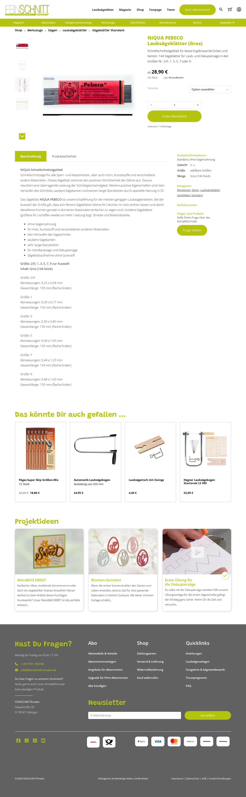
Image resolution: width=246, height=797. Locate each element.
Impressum (177, 778)
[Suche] (221, 9)
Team (171, 10)
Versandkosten (176, 77)
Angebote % (227, 22)
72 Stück (24, 484)
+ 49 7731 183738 (32, 664)
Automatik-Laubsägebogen (92, 480)
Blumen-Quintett (106, 580)
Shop (140, 10)
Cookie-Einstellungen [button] (220, 778)
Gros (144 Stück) (200, 176)
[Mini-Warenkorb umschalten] (230, 9)
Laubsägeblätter (75, 30)
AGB (204, 778)
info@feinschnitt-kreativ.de (38, 670)
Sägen (52, 30)
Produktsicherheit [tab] (64, 156)
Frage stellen (192, 230)
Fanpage (155, 10)
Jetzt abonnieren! (197, 10)
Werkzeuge (108, 22)
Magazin (125, 10)
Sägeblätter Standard (108, 30)
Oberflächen (138, 22)
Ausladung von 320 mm (89, 484)
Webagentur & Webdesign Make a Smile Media (123, 778)
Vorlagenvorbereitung (78, 22)
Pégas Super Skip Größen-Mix (39, 480)
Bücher (197, 22)
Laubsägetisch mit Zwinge (146, 480)
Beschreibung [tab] (30, 156)
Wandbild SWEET (31, 580)
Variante (153, 88)
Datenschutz (192, 778)
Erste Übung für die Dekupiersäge (180, 582)
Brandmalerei (167, 22)
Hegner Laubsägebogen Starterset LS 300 (199, 481)
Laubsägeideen (103, 10)
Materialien (48, 22)
